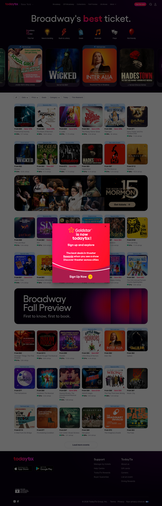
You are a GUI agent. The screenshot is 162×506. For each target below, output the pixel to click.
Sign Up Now (78, 276)
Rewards (68, 256)
